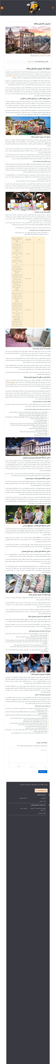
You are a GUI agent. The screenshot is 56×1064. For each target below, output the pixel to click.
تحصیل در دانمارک (42, 813)
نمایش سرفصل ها (31, 61)
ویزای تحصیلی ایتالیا (10, 382)
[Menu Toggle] (53, 7)
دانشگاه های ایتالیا (23, 798)
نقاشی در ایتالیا (43, 801)
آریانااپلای (48, 55)
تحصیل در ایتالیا (12, 76)
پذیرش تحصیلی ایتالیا (42, 23)
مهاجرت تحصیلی (41, 55)
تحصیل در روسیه (23, 808)
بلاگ (46, 55)
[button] (2, 8)
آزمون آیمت (43, 798)
